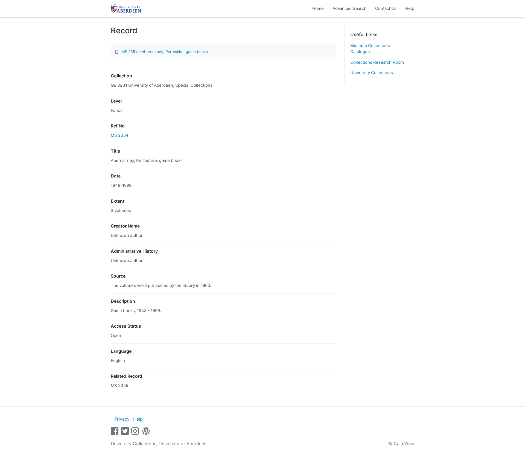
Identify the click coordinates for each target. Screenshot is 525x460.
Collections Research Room (377, 62)
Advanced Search (349, 8)
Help (409, 8)
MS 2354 (120, 135)
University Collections (371, 72)
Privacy (122, 419)
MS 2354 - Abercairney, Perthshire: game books (164, 51)
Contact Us (385, 8)
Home (318, 8)
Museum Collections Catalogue (370, 48)
